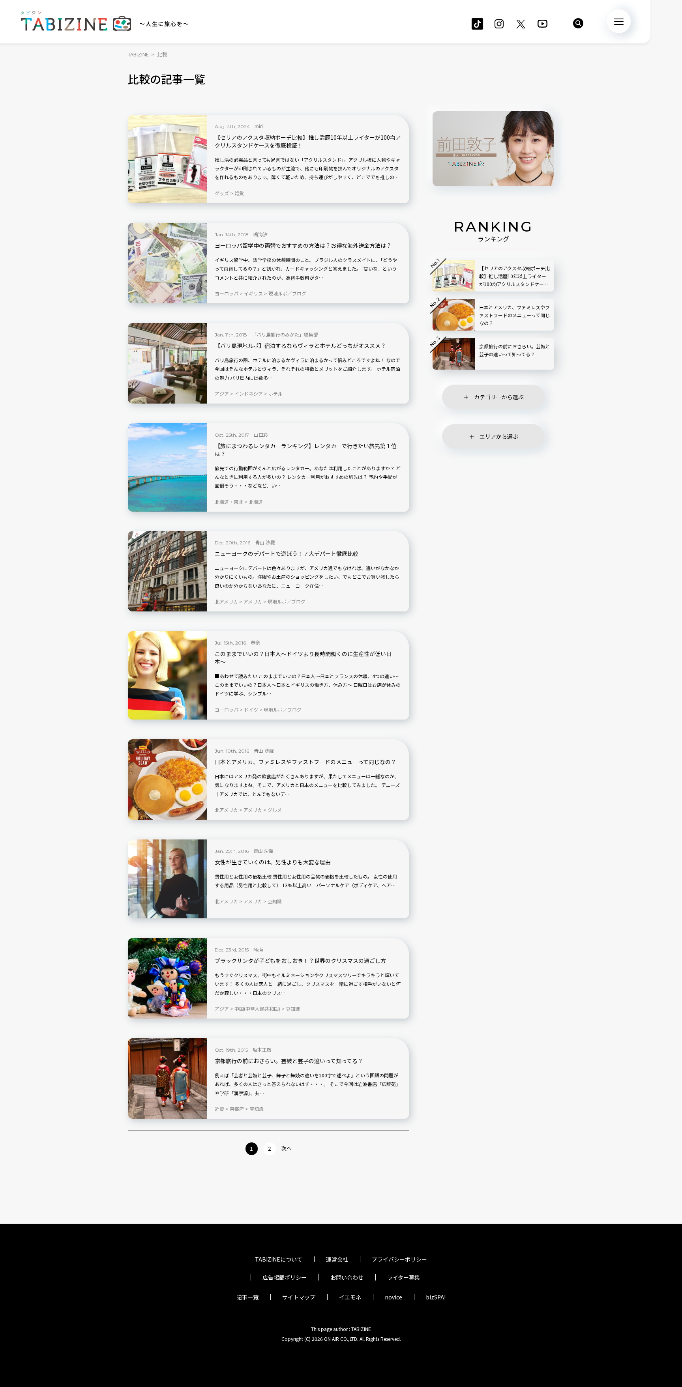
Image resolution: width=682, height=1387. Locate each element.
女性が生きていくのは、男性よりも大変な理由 (273, 862)
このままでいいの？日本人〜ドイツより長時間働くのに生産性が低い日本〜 (303, 657)
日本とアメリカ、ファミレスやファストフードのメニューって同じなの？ (305, 762)
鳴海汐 (260, 234)
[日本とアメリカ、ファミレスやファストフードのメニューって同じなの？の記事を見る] (167, 779)
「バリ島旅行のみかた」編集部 (285, 334)
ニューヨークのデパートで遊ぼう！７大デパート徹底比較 (286, 553)
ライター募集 (403, 1277)
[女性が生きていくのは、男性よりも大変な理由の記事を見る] (167, 878)
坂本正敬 (262, 1049)
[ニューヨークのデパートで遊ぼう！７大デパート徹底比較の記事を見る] (167, 571)
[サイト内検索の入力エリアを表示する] (578, 23)
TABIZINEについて (278, 1259)
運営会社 (337, 1259)
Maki (258, 949)
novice (393, 1297)
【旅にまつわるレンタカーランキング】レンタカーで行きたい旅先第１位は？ (306, 450)
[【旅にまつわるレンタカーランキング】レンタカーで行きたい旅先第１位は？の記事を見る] (167, 467)
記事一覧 (247, 1297)
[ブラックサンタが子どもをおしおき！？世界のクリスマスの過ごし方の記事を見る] (167, 978)
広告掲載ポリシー (284, 1277)
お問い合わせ (346, 1277)
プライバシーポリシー (399, 1259)
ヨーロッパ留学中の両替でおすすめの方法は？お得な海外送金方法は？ (303, 245)
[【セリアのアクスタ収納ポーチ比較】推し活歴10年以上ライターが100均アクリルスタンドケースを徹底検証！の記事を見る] (167, 159)
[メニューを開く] (619, 21)
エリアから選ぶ (499, 436)
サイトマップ (298, 1297)
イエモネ (350, 1297)
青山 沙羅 (265, 542)
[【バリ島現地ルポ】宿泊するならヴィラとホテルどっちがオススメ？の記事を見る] (167, 363)
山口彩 (261, 434)
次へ (286, 1148)
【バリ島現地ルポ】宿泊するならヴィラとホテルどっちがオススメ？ (300, 346)
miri (259, 126)
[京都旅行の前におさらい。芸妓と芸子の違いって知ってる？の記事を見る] (167, 1078)
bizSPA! (436, 1297)
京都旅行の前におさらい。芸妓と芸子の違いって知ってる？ (289, 1061)
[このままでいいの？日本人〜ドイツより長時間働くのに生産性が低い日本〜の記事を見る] (167, 675)
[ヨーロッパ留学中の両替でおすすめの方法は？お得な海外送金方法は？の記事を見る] (167, 263)
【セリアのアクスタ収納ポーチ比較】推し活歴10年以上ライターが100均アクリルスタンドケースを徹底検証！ (308, 141)
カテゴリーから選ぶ (499, 397)
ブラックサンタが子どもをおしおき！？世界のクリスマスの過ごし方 (300, 961)
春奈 (255, 642)
